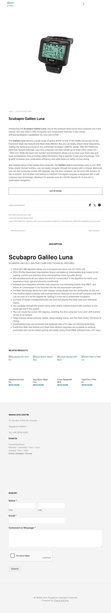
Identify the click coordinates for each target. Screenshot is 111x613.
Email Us (13, 438)
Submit (15, 568)
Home (11, 111)
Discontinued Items (23, 111)
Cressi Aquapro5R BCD (64, 380)
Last (40, 510)
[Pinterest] (100, 205)
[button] (81, 3)
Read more (14, 385)
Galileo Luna (31, 221)
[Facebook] (91, 205)
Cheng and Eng (61, 600)
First (11, 510)
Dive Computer (19, 221)
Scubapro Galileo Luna (90, 221)
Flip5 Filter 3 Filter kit (89, 380)
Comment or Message (22, 527)
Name (13, 500)
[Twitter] (96, 205)
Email (12, 515)
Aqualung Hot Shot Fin (16, 380)
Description (55, 244)
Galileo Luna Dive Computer (48, 221)
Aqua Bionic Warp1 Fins (40, 380)
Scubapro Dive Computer (71, 221)
